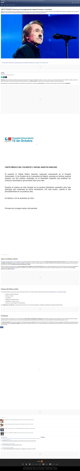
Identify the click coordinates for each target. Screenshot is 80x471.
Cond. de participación (41, 468)
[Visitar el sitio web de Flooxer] (57, 464)
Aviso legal (24, 468)
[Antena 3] (3, 1)
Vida (4, 4)
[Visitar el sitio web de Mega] (36, 464)
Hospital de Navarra (12, 266)
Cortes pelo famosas (10, 0)
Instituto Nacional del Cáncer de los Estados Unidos (13, 261)
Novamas (2, 417)
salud (2, 327)
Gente (2, 4)
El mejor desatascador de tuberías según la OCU (12, 444)
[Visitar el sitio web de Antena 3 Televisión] (23, 464)
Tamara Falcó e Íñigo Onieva (31, 0)
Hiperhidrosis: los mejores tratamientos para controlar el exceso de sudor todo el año (19, 440)
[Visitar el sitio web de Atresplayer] (53, 464)
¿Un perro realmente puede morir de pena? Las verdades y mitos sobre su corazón (19, 448)
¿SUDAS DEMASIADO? (6, 439)
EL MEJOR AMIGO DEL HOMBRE (8, 447)
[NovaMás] (5, 3)
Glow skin (43, 0)
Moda (10, 4)
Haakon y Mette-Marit (16, 0)
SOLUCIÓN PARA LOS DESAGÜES (8, 443)
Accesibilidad (55, 468)
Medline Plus (54, 291)
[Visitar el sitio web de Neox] (29, 464)
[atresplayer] (73, 3)
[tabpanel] (40, 444)
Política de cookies (35, 468)
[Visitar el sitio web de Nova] (33, 464)
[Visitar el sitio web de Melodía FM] (50, 464)
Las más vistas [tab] (4, 437)
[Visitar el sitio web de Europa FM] (46, 464)
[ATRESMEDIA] (40, 461)
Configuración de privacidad (49, 468)
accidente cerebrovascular (48, 79)
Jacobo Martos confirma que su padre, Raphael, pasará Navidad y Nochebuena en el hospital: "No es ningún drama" (25, 62)
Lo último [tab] (43, 437)
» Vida (5, 417)
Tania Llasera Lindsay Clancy (23, 0)
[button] (75, 3)
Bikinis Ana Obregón (38, 0)
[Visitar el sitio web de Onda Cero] (43, 464)
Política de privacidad (29, 468)
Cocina (13, 4)
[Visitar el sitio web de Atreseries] (40, 464)
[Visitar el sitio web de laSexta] (26, 464)
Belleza (7, 4)
